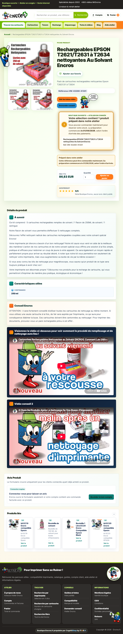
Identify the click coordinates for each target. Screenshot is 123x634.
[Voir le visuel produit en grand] (30, 64)
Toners (45, 25)
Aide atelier (110, 25)
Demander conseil (67, 105)
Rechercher (82, 15)
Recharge (56, 25)
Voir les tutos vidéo (67, 99)
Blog (99, 25)
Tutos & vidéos (86, 25)
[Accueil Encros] (17, 15)
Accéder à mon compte (101, 497)
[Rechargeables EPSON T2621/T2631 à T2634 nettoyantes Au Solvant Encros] (19, 99)
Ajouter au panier (104, 176)
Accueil (7, 34)
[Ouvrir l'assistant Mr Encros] (89, 99)
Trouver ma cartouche (13, 25)
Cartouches (32, 25)
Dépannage (70, 25)
